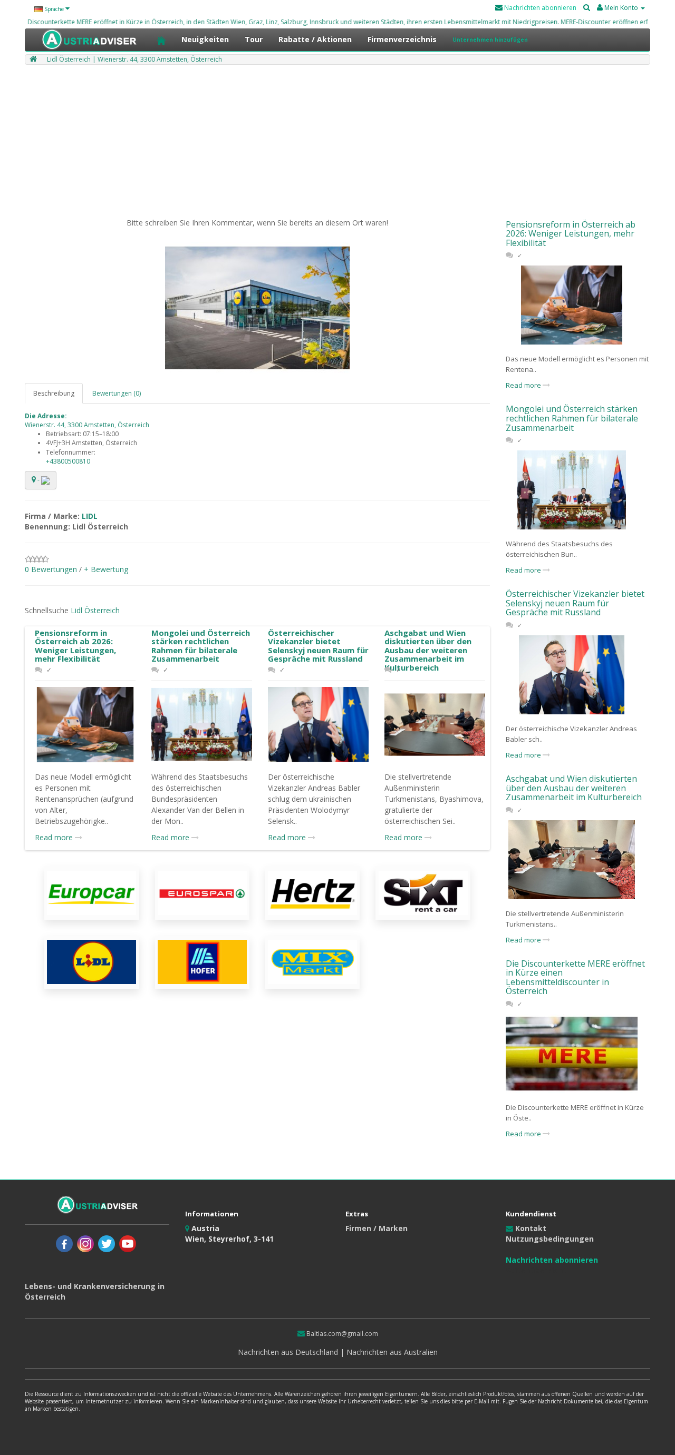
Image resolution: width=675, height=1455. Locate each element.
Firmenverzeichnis (402, 39)
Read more (55, 837)
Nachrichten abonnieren (539, 7)
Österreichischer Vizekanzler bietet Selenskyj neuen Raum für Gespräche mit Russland (318, 645)
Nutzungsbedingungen (550, 1239)
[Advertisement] (337, 144)
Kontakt (529, 1228)
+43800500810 (68, 461)
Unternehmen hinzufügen (490, 39)
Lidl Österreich (95, 610)
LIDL (90, 516)
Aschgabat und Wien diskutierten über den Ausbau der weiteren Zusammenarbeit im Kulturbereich (427, 650)
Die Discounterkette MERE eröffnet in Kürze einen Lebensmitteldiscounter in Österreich (575, 977)
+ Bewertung (106, 569)
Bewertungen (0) (116, 393)
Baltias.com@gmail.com (341, 1333)
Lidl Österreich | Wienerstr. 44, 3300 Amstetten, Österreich (134, 59)
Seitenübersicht (536, 1270)
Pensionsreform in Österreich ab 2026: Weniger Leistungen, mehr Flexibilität (75, 645)
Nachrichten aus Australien (391, 1352)
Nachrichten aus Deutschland (289, 1352)
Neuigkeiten (205, 39)
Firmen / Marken (376, 1228)
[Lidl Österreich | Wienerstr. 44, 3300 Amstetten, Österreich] (257, 308)
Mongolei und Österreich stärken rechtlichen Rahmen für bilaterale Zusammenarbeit (200, 645)
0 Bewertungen (51, 569)
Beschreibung (53, 393)
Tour (254, 39)
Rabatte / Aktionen (315, 39)
